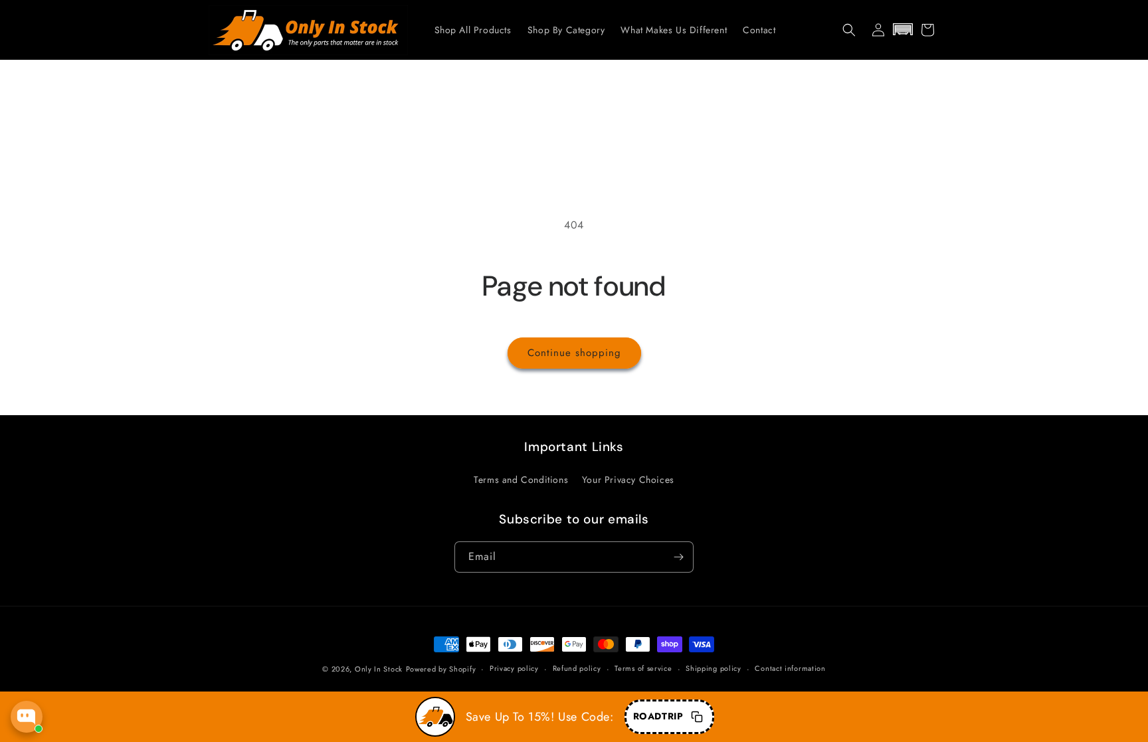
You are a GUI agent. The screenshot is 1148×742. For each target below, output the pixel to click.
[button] (849, 30)
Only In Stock (379, 669)
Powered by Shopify (441, 669)
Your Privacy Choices (628, 479)
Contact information (790, 668)
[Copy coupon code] (697, 716)
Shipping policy (713, 668)
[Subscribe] (678, 557)
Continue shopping (574, 352)
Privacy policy (514, 668)
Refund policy (577, 668)
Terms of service (643, 668)
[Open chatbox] (27, 717)
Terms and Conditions (521, 479)
